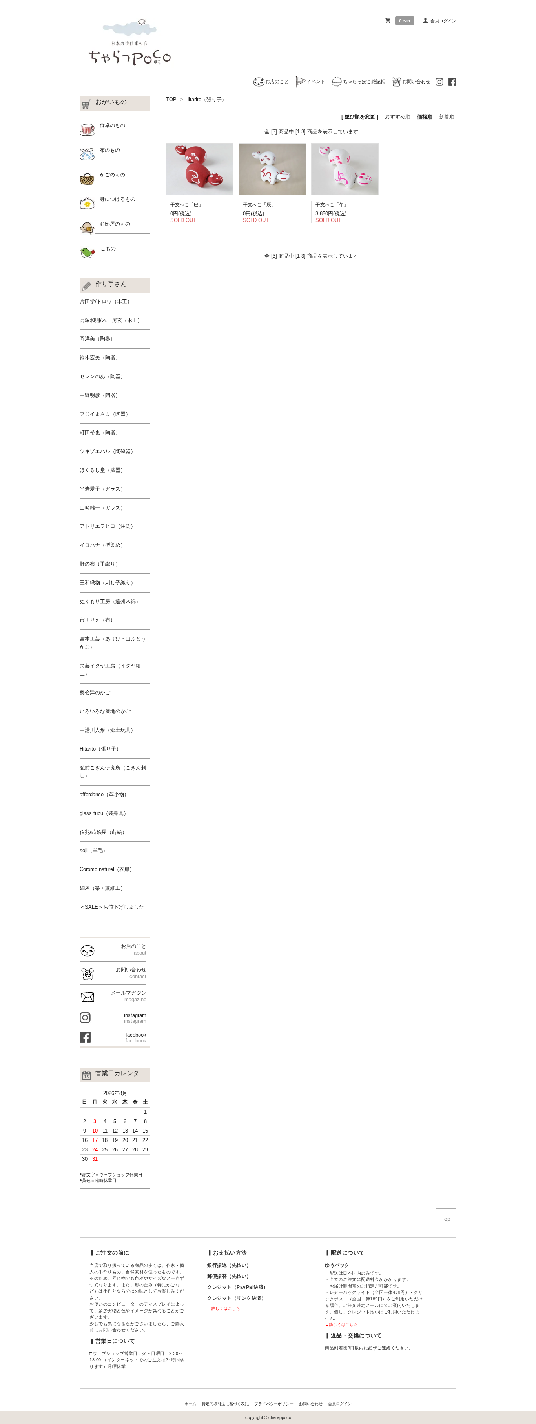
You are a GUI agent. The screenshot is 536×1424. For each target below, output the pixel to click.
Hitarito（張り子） (206, 99)
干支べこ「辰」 (259, 204)
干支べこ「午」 (331, 204)
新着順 (446, 117)
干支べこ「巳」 (186, 204)
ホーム (190, 1404)
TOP (171, 99)
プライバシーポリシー (274, 1404)
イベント (315, 81)
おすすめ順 (397, 117)
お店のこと (277, 81)
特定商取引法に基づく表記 (225, 1404)
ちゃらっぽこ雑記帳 (364, 81)
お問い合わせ (416, 81)
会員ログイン (443, 20)
